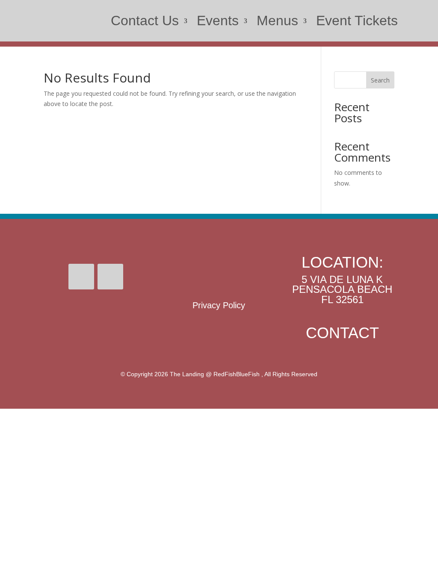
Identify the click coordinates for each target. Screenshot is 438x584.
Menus (277, 20)
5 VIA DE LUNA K (342, 279)
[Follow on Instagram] (110, 276)
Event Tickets (357, 20)
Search (380, 80)
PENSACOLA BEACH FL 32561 (342, 294)
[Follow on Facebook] (81, 276)
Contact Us (145, 20)
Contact (342, 333)
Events (218, 20)
